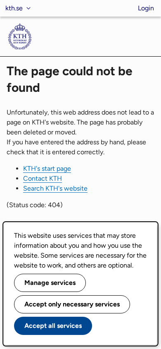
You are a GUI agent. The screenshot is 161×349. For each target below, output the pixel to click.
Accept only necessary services (72, 304)
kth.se (14, 8)
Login (146, 8)
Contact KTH (42, 178)
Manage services (50, 283)
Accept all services (53, 326)
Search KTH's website (55, 188)
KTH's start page (47, 168)
